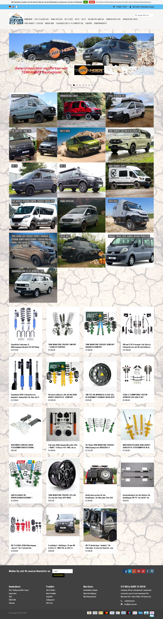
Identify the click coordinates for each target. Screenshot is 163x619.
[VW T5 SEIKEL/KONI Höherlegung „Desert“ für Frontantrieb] (25, 524)
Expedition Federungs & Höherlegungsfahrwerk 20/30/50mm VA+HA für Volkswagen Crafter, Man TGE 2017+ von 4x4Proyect (25, 345)
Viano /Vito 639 (56, 19)
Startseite (28, 19)
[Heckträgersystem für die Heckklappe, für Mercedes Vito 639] (100, 474)
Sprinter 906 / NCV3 (130, 19)
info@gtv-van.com (130, 604)
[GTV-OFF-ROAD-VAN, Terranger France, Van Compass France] (16, 19)
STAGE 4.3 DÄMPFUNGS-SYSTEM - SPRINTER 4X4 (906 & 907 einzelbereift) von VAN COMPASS (135, 395)
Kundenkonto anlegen (90, 590)
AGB (10, 596)
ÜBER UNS (12, 599)
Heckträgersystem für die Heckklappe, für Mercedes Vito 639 (99, 496)
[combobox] (144, 15)
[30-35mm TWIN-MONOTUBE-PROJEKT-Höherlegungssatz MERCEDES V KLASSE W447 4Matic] (100, 424)
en (13, 7)
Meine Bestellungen (89, 593)
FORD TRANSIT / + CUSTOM (33, 23)
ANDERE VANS (49, 23)
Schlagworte (50, 599)
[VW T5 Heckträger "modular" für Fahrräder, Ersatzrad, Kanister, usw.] (100, 524)
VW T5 (83, 19)
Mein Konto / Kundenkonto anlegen (143, 7)
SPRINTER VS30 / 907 (113, 19)
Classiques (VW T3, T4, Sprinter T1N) (69, 23)
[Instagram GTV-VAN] (152, 571)
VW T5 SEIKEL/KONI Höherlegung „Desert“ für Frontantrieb (23, 546)
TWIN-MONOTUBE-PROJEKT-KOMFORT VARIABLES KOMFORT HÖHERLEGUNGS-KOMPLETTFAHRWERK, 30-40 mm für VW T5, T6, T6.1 (99, 345)
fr (17, 7)
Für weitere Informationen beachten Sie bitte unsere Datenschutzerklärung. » (124, 2)
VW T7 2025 (68, 19)
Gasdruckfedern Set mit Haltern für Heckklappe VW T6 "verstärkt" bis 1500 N (136, 496)
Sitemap (12, 603)
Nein (92, 2)
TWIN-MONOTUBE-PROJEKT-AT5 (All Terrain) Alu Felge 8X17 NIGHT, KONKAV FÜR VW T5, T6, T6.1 (62, 496)
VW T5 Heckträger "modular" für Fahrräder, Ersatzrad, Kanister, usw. (99, 546)
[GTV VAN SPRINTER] (81, 55)
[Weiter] (149, 57)
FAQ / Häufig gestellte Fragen (19, 590)
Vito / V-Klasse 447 (42, 19)
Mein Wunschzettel (89, 596)
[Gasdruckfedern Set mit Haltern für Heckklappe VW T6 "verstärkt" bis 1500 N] (137, 474)
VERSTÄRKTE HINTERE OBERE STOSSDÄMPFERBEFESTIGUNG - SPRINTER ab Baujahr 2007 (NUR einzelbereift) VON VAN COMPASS (24, 446)
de (10, 7)
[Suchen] (135, 15)
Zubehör (88, 23)
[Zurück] (14, 57)
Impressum (12, 593)
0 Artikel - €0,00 (121, 7)
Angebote (49, 596)
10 (95, 85)
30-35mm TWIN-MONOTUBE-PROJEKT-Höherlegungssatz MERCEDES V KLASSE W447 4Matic (100, 446)
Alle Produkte (50, 590)
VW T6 (77, 19)
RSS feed (49, 603)
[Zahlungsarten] (89, 613)
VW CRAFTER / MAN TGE (96, 19)
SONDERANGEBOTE (100, 23)
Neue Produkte (51, 593)
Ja (85, 2)
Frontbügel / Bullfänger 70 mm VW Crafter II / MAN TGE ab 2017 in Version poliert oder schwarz (61, 546)
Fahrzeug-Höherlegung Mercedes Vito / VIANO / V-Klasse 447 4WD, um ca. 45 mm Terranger (62, 446)
